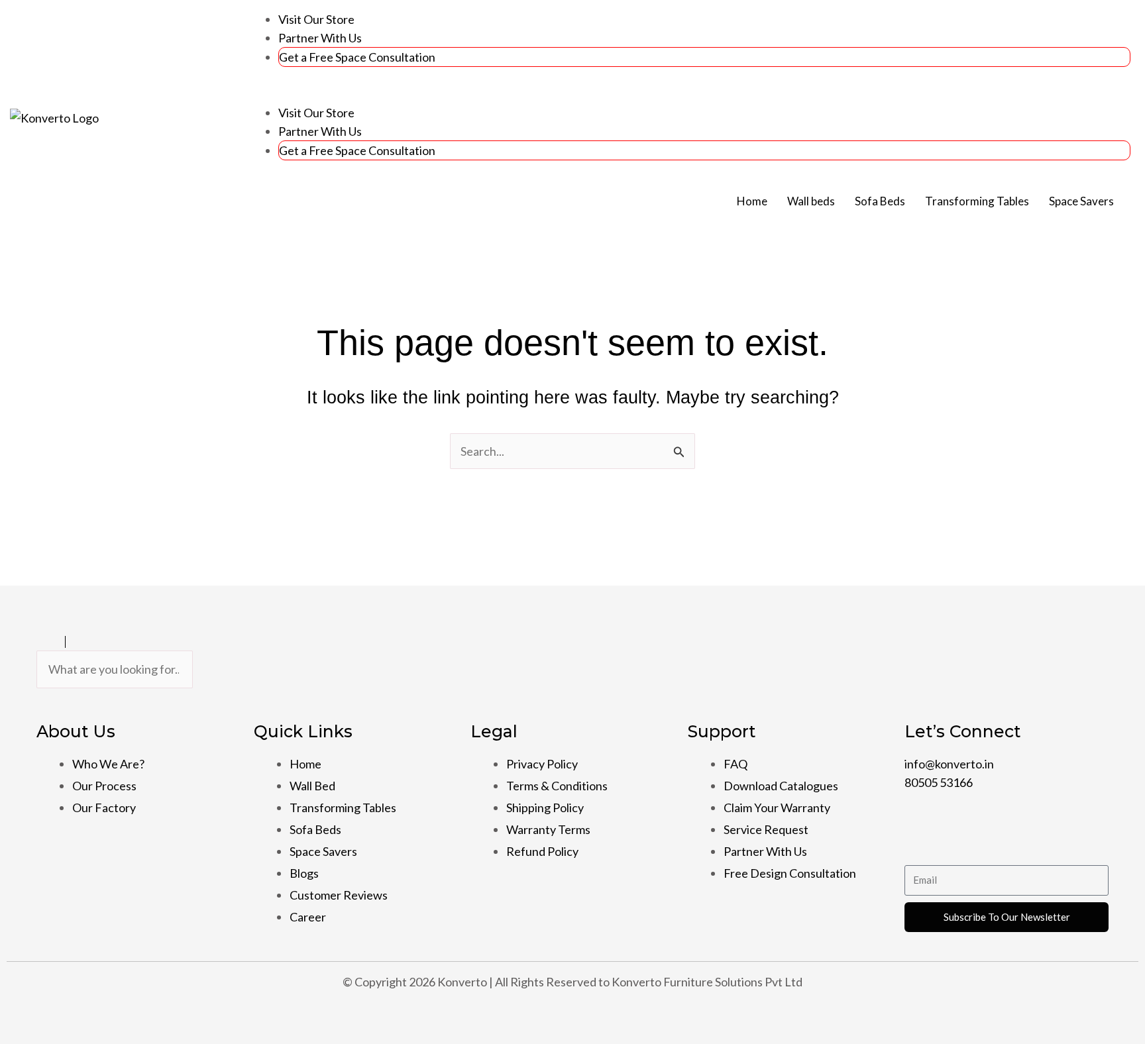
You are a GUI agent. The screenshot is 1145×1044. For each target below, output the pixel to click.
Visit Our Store (316, 19)
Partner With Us (320, 37)
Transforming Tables (977, 201)
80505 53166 (938, 782)
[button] (686, 94)
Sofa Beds (880, 201)
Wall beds (811, 201)
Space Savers (1081, 201)
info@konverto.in (949, 764)
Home (752, 201)
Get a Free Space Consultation (357, 57)
